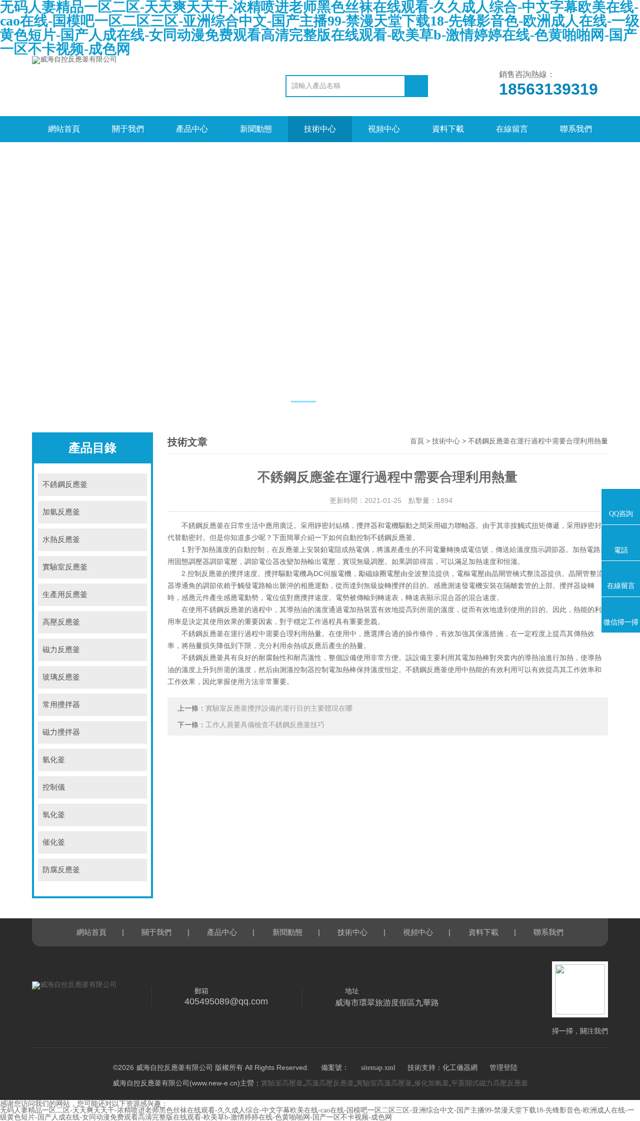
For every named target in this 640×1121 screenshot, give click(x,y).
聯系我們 (576, 129)
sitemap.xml (378, 1067)
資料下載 (448, 129)
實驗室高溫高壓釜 (384, 1083)
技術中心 (320, 129)
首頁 (417, 441)
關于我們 (128, 129)
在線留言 (512, 129)
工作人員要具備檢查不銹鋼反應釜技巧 (265, 725)
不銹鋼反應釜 (65, 484)
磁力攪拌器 (61, 732)
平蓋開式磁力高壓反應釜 (489, 1083)
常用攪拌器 (61, 705)
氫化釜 (53, 760)
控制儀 (53, 787)
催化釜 (53, 842)
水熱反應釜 (61, 539)
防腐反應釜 (61, 870)
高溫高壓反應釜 (329, 1083)
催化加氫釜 (431, 1083)
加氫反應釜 (61, 512)
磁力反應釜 (61, 650)
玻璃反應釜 (61, 677)
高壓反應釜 (61, 622)
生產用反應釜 (65, 595)
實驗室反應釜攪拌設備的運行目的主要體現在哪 (279, 708)
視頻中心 (384, 129)
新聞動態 (256, 129)
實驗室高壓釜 (282, 1083)
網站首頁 (64, 129)
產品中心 (192, 129)
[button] (303, 401)
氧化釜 (53, 815)
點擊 (136, 484)
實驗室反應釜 (65, 567)
